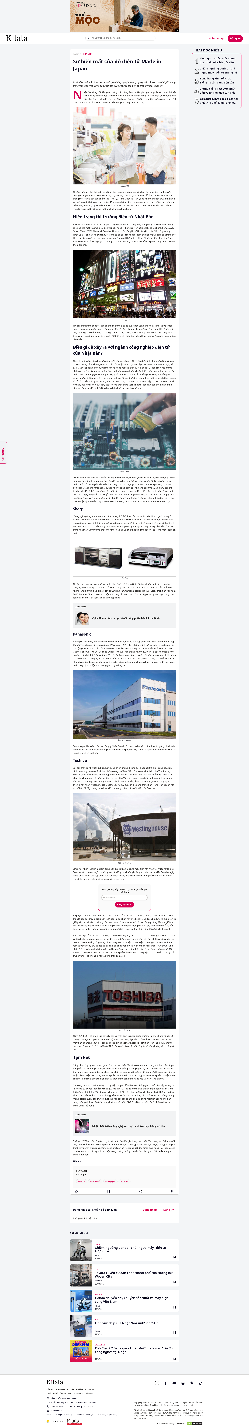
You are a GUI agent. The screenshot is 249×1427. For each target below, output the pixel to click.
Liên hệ (49, 1414)
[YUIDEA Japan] (54, 1421)
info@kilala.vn (57, 1410)
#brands (81, 1181)
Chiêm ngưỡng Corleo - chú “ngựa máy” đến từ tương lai (130, 1249)
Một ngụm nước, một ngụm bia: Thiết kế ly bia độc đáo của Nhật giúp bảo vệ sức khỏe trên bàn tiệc (218, 61)
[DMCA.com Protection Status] (195, 1423)
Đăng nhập (216, 38)
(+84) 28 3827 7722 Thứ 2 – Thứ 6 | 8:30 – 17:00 (72, 1406)
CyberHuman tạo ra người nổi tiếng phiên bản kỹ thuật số (126, 618)
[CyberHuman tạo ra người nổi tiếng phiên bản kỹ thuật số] (82, 618)
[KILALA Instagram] (183, 1383)
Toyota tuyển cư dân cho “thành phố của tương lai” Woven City (134, 1274)
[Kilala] (17, 38)
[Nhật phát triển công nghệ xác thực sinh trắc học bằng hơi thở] (82, 1126)
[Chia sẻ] (140, 1191)
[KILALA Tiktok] (201, 1383)
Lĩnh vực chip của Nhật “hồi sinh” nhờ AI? (126, 1323)
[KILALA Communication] (74, 1422)
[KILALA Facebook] (156, 1383)
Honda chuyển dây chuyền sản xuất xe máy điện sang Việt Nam (131, 1300)
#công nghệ (110, 1181)
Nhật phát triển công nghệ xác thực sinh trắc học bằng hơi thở (128, 1126)
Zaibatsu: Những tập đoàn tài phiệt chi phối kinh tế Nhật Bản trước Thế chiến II (219, 101)
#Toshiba (124, 1181)
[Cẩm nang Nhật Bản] (84, 1382)
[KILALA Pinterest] (192, 1383)
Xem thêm (80, 607)
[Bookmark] (174, 1256)
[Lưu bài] (108, 1191)
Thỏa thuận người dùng (107, 1414)
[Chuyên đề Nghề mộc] (124, 16)
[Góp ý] (172, 1191)
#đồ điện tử (95, 1181)
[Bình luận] (76, 1191)
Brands (87, 53)
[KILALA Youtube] (174, 1383)
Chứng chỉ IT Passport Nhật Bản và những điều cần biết (217, 90)
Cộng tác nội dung (64, 1414)
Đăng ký (235, 38)
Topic (76, 53)
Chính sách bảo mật (84, 1414)
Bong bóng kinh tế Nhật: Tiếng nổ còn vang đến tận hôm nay (217, 81)
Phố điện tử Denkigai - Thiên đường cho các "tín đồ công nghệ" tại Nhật (134, 1350)
